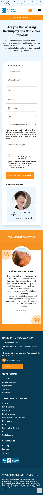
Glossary (5, 445)
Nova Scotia (7, 421)
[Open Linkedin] (9, 453)
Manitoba (6, 410)
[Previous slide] (7, 205)
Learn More (20, 4)
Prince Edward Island (10, 428)
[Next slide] (35, 205)
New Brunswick (8, 414)
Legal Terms (7, 386)
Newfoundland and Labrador (13, 417)
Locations (6, 393)
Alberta (5, 403)
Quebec (5, 431)
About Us (6, 379)
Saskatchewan (8, 435)
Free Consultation (21, 17)
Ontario (5, 424)
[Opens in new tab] (10, 460)
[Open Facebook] (3, 453)
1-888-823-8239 (13, 360)
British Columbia (8, 407)
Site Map (5, 389)
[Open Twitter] (6, 453)
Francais (5, 449)
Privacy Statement (9, 382)
